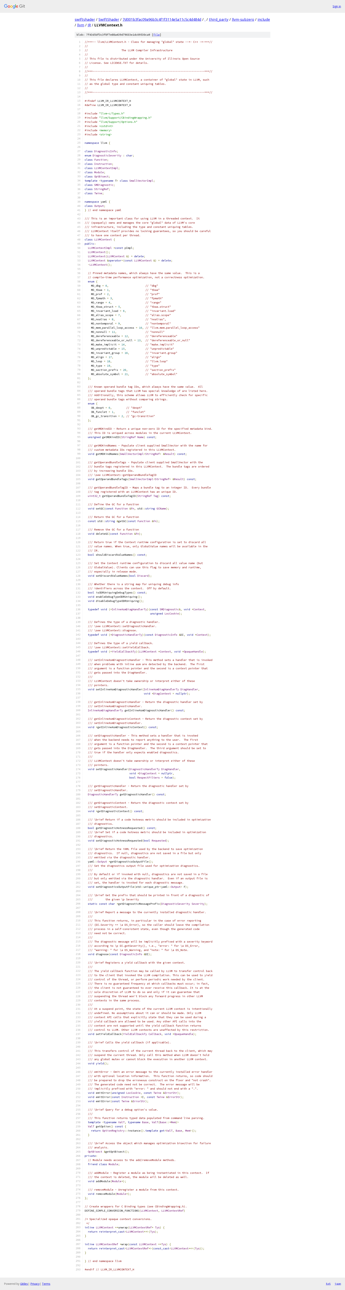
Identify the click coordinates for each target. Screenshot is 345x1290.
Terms (46, 1284)
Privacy (35, 1284)
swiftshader (85, 19)
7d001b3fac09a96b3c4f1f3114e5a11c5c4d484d (162, 19)
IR (89, 25)
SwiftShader (108, 19)
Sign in (337, 6)
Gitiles (24, 1284)
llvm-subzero (243, 19)
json (338, 1283)
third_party (218, 19)
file (156, 34)
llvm (80, 25)
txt (328, 1283)
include (264, 19)
